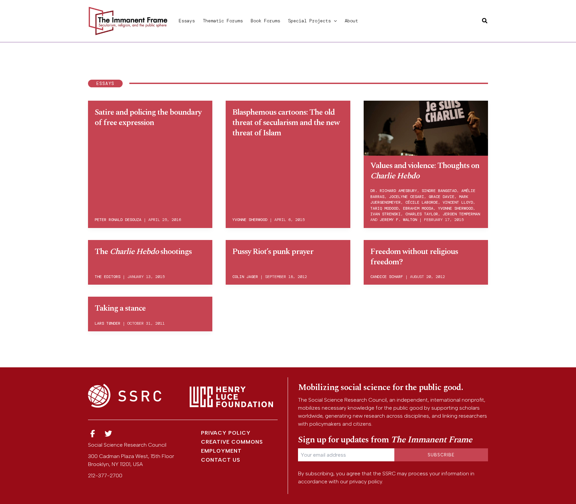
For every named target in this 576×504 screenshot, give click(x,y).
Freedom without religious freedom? (414, 257)
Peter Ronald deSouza (118, 219)
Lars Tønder (107, 323)
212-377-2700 (105, 475)
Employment (221, 451)
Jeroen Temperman (461, 214)
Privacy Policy (226, 433)
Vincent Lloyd (458, 202)
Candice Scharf (386, 276)
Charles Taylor (421, 214)
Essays (187, 21)
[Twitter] (108, 433)
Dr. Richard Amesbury (393, 190)
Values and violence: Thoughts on (424, 171)
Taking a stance (120, 308)
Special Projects (309, 21)
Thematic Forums (223, 21)
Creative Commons (232, 442)
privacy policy (365, 481)
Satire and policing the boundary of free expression (148, 117)
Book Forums (265, 21)
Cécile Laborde (421, 202)
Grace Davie (441, 196)
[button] (334, 20)
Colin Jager (245, 276)
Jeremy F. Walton (398, 219)
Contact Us (220, 460)
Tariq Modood (384, 208)
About (351, 21)
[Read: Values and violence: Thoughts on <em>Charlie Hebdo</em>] (425, 127)
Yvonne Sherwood (249, 219)
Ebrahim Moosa (418, 208)
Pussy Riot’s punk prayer (272, 252)
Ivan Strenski (385, 214)
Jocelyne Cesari (406, 196)
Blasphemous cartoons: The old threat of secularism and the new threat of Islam (286, 122)
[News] (92, 433)
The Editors (107, 276)
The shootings (143, 252)
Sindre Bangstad (439, 190)
